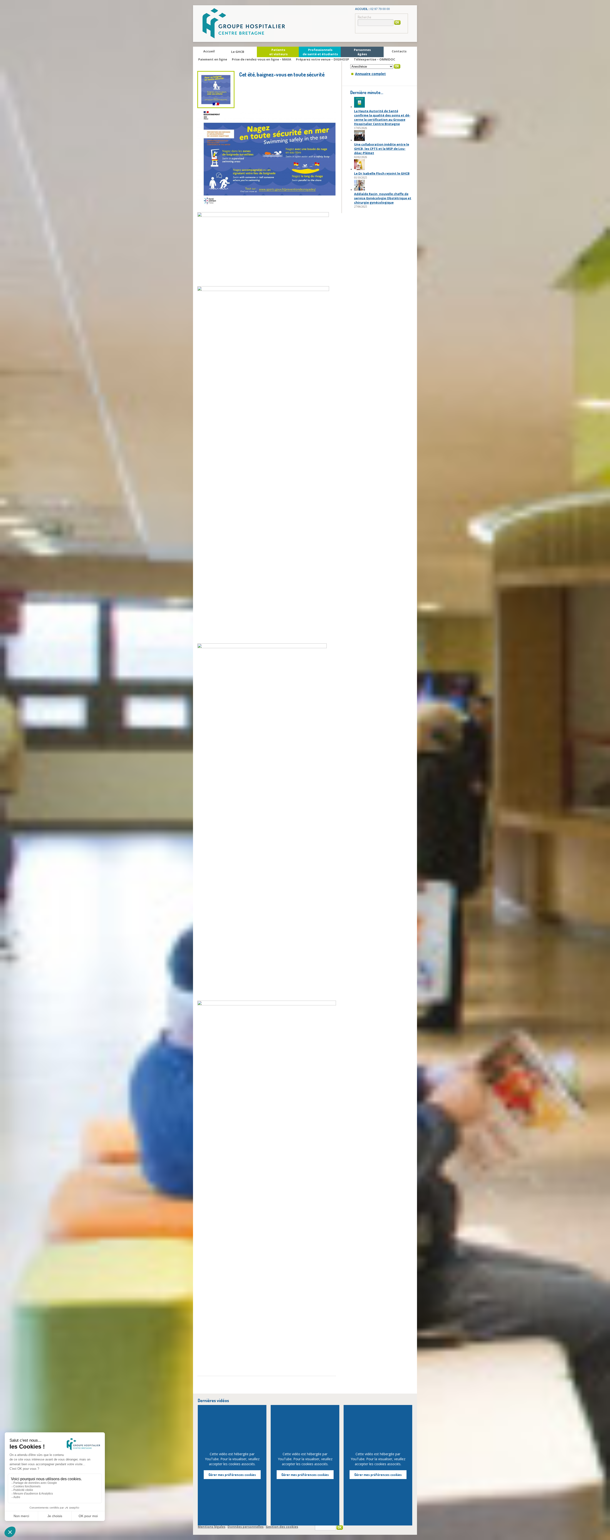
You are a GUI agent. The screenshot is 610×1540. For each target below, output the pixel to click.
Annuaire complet (370, 73)
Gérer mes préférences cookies (232, 1475)
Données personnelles (246, 1527)
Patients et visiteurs (278, 52)
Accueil (209, 51)
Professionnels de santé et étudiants (320, 52)
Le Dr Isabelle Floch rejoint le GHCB (382, 173)
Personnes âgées (362, 52)
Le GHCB (237, 52)
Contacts (399, 51)
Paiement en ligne (212, 59)
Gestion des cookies (282, 1527)
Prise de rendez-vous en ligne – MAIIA (261, 59)
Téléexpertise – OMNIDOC (374, 59)
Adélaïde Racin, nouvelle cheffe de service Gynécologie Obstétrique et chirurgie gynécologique (382, 198)
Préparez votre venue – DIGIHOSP (322, 59)
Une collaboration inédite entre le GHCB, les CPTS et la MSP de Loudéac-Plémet (381, 148)
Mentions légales (211, 1527)
